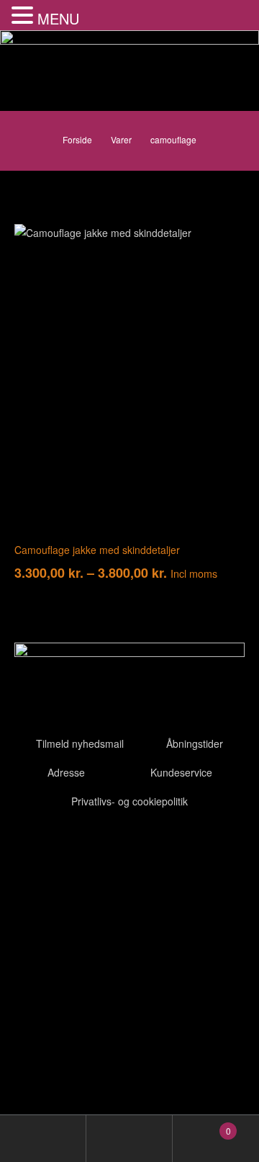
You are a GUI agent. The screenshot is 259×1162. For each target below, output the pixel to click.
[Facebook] (32, 848)
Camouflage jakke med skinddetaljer (97, 549)
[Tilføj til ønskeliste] (223, 245)
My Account (43, 1138)
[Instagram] (110, 848)
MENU (58, 18)
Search (129, 1138)
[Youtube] (71, 848)
